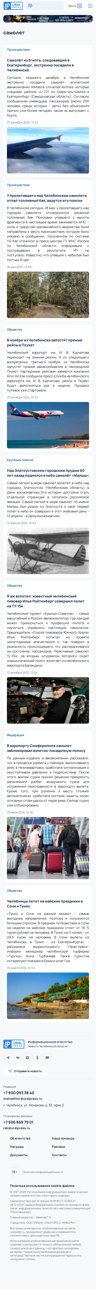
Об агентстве (20, 1138)
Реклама (58, 1146)
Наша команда (63, 1138)
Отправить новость (28, 1071)
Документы (18, 1155)
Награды (17, 1146)
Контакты (59, 1155)
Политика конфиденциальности (43, 1172)
